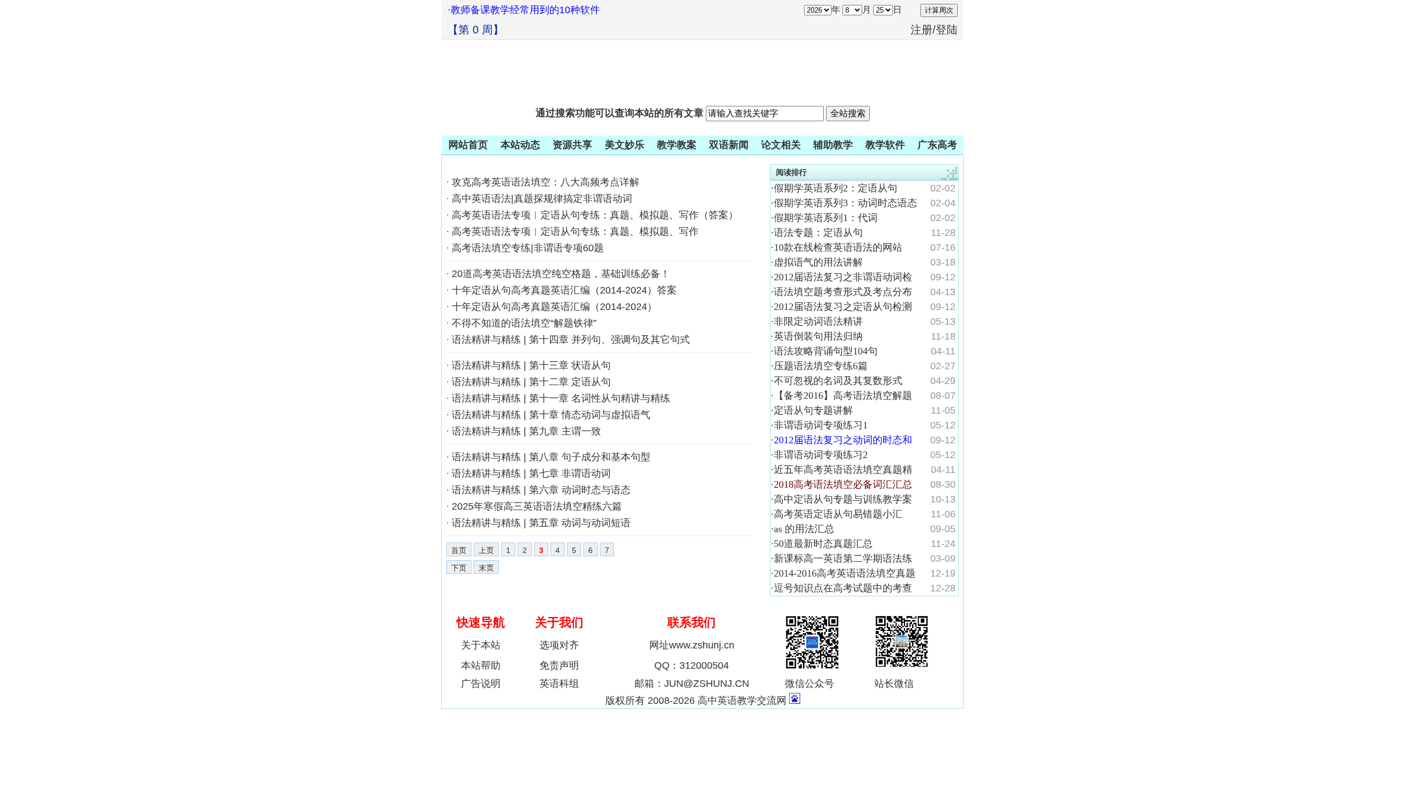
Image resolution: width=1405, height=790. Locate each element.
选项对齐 (559, 645)
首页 (459, 550)
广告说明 (481, 683)
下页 (459, 567)
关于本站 (481, 645)
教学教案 (676, 144)
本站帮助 (481, 665)
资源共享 (572, 144)
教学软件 (885, 144)
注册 (921, 30)
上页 (486, 550)
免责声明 (559, 665)
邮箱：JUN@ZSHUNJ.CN (691, 683)
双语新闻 (729, 144)
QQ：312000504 (691, 665)
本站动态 (520, 144)
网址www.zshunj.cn (691, 645)
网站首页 (468, 144)
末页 (486, 567)
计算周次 (939, 10)
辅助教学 (833, 144)
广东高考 (937, 144)
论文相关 (781, 144)
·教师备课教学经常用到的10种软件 (523, 9)
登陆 (947, 30)
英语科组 (559, 683)
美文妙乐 (624, 144)
